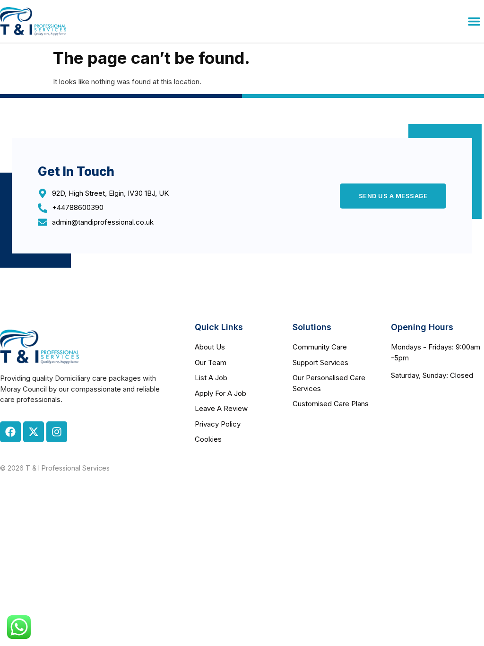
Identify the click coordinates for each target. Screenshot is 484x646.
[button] (474, 21)
